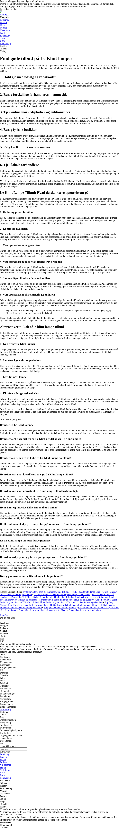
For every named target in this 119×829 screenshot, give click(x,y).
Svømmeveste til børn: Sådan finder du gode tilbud (46, 592)
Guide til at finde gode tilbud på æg (85, 610)
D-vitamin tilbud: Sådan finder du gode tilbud (21, 607)
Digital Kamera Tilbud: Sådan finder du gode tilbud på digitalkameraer (82, 605)
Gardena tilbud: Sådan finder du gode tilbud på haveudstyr (66, 599)
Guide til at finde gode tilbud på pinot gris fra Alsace (43, 610)
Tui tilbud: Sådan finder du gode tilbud (85, 602)
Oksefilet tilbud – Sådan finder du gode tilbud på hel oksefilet (62, 594)
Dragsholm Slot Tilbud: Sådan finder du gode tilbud (35, 597)
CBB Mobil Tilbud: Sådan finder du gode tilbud (43, 602)
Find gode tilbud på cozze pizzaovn (60, 607)
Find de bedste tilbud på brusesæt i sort (78, 597)
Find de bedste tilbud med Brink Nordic (90, 592)
